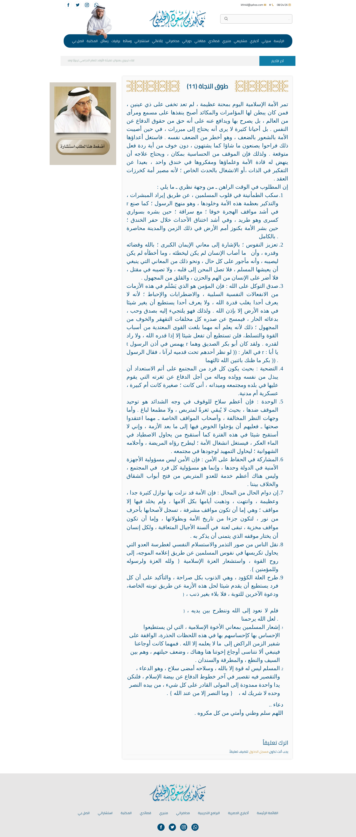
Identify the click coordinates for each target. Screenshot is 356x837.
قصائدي (213, 41)
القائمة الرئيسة (267, 813)
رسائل (105, 41)
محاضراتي (172, 41)
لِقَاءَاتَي (157, 41)
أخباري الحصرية (238, 813)
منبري (226, 41)
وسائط (127, 41)
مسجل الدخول (258, 751)
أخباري (254, 41)
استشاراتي (142, 41)
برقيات (115, 41)
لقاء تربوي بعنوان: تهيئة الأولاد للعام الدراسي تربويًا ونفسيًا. (106, 60)
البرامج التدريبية (209, 813)
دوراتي (187, 41)
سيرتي (266, 41)
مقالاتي (199, 41)
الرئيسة (279, 41)
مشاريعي (240, 41)
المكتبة (92, 41)
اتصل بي (78, 41)
